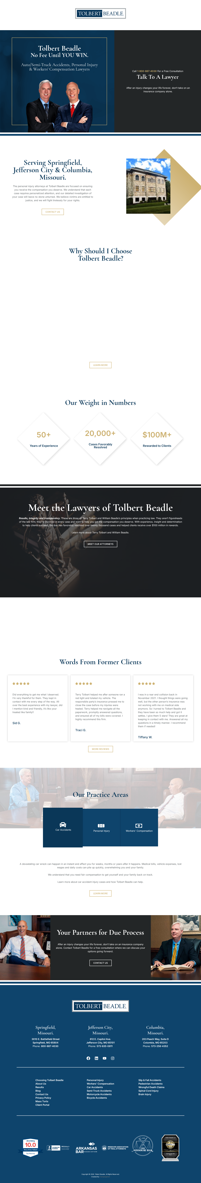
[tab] (63, 827)
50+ (44, 434)
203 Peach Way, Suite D (155, 1039)
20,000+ (100, 433)
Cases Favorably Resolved (100, 446)
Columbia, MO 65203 (155, 1042)
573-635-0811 (105, 1046)
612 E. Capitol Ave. (100, 1039)
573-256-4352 (159, 1046)
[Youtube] (104, 1058)
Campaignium (105, 1177)
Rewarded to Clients (157, 446)
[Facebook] (88, 1058)
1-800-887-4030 (147, 71)
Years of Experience (44, 446)
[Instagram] (112, 1058)
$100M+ (157, 434)
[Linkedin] (96, 1058)
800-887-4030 (49, 1046)
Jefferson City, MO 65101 (100, 1042)
